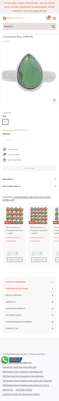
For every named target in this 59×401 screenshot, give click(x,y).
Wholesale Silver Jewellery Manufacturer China (26, 385)
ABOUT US (8, 389)
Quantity (6, 134)
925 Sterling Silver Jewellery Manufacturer (23, 376)
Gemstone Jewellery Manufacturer (20, 367)
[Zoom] (54, 100)
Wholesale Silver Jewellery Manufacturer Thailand (27, 380)
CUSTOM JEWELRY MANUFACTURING (21, 394)
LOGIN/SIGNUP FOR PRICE (15, 130)
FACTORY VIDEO (24, 389)
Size (4, 116)
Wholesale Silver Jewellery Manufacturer (23, 371)
